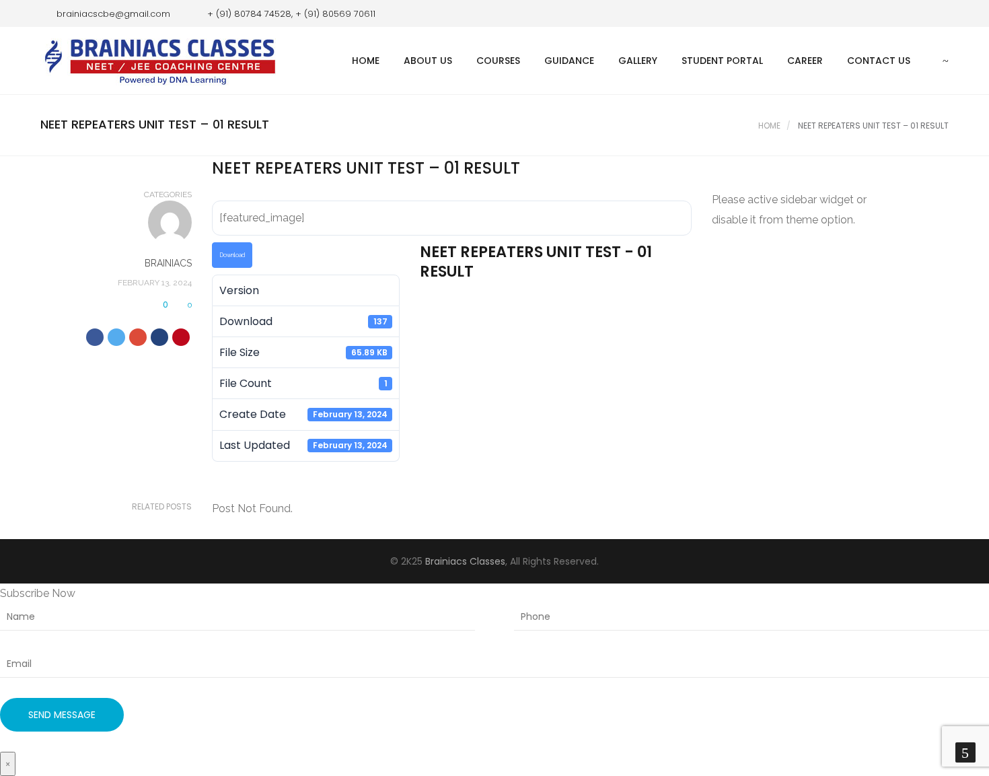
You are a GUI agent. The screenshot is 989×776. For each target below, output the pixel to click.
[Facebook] (918, 13)
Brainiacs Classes (465, 561)
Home (365, 60)
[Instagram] (938, 13)
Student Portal (722, 60)
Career (805, 60)
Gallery (637, 60)
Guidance (569, 60)
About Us (428, 60)
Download (232, 255)
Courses (498, 60)
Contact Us (878, 60)
